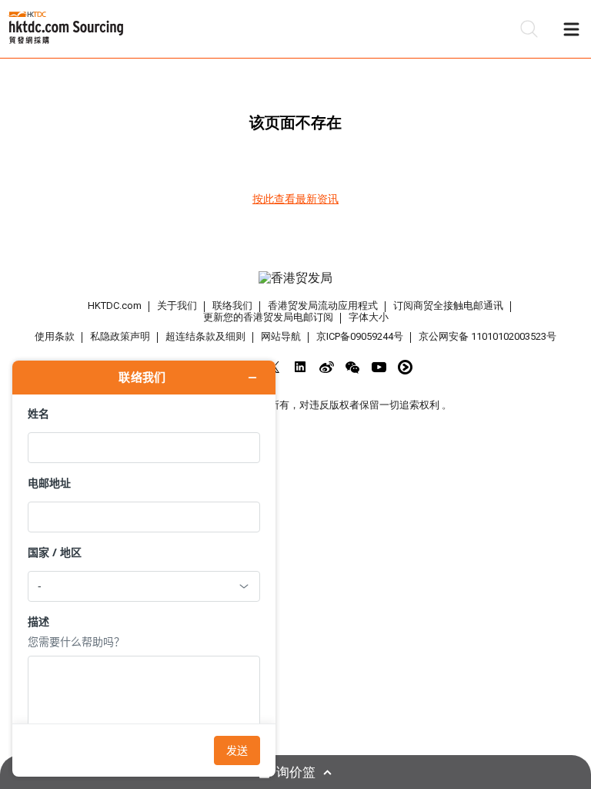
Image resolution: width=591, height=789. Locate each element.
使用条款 (55, 336)
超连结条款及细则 (205, 336)
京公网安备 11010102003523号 (487, 336)
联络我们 (232, 305)
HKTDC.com (115, 305)
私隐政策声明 (120, 336)
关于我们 (177, 305)
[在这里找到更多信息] (144, 568)
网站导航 (281, 336)
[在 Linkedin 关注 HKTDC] (300, 367)
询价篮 (296, 772)
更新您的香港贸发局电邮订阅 (268, 317)
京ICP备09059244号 (359, 336)
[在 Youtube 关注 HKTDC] (379, 367)
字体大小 (369, 317)
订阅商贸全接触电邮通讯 (448, 305)
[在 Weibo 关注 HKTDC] (326, 367)
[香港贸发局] (295, 278)
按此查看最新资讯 (295, 199)
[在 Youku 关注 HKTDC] (405, 367)
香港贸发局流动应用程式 (323, 305)
